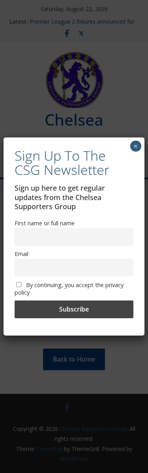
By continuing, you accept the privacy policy (69, 288)
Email (21, 254)
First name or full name (45, 223)
